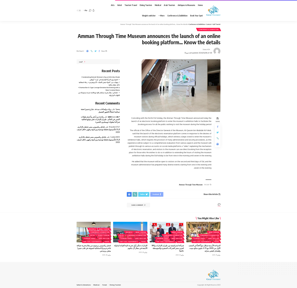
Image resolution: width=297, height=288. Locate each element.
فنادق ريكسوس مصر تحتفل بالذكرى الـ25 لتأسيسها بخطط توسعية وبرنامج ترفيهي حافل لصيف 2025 (98, 129)
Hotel (121, 235)
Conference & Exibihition (209, 29)
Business (129, 232)
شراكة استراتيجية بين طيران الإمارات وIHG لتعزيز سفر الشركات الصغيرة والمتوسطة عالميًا (168, 248)
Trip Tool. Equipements (202, 241)
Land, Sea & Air (213, 238)
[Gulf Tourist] (213, 10)
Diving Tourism (103, 235)
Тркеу (118, 109)
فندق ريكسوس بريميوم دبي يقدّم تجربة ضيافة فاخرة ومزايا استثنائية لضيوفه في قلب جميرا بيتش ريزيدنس (94, 248)
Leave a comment (137, 205)
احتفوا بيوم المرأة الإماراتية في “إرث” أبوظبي (104, 80)
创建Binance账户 (114, 117)
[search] (90, 10)
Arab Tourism (214, 232)
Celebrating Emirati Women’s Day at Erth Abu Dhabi (101, 77)
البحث (80, 62)
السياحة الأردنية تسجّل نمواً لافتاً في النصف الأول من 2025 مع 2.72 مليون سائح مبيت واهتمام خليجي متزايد (204, 248)
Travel (216, 241)
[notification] (93, 10)
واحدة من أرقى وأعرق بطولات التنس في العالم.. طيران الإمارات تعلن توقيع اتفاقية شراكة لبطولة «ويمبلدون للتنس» (100, 119)
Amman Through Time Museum (191, 185)
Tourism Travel (199, 238)
